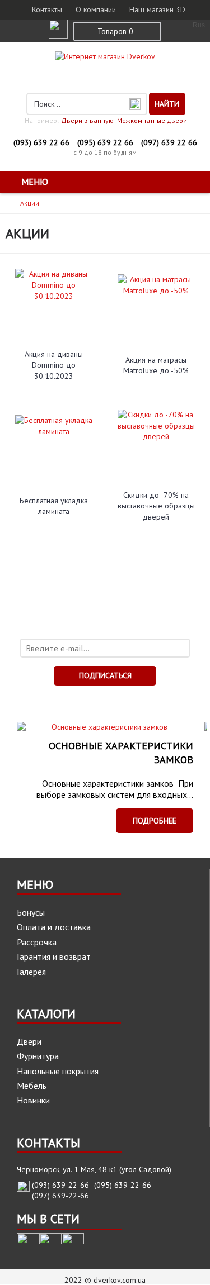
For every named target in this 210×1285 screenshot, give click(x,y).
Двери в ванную (87, 120)
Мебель (31, 1085)
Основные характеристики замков (121, 752)
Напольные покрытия (58, 1071)
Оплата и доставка (54, 926)
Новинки (33, 1100)
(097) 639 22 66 (169, 142)
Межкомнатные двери (152, 120)
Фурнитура (38, 1056)
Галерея (31, 971)
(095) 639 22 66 (105, 142)
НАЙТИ (167, 104)
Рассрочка (37, 942)
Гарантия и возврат (54, 956)
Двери (29, 1041)
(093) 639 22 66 (41, 142)
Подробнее (154, 821)
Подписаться (105, 675)
